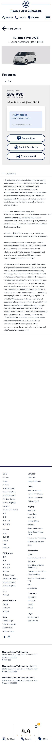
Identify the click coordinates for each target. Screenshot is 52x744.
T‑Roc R (6, 485)
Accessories (32, 588)
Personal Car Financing (37, 538)
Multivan (6, 608)
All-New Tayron (9, 499)
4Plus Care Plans (34, 574)
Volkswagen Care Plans (37, 571)
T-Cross (6, 477)
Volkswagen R (33, 501)
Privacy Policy (33, 617)
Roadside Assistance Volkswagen (36, 566)
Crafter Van (7, 628)
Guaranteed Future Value (35, 533)
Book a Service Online (37, 558)
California (31, 477)
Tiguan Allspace (9, 495)
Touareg (6, 506)
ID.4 (4, 513)
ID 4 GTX (6, 524)
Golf (4, 533)
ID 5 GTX (6, 520)
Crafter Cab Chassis (35, 494)
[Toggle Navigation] (48, 17)
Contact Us (32, 597)
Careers (31, 604)
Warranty (31, 561)
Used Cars (31, 517)
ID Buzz (6, 571)
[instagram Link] (9, 637)
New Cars (31, 510)
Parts (30, 584)
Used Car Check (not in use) (37, 579)
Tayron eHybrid (9, 503)
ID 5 (4, 517)
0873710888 (12, 657)
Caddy (5, 604)
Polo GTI (6, 548)
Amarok (6, 595)
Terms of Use (33, 621)
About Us (31, 601)
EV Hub (31, 608)
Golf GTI (6, 537)
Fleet (30, 545)
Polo (4, 544)
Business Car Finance (36, 541)
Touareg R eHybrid (10, 510)
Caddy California (34, 481)
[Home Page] (26, 4)
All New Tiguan (9, 488)
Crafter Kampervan (35, 497)
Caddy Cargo (8, 621)
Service (31, 554)
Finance (31, 525)
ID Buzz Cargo (8, 575)
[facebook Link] (4, 637)
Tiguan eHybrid (9, 492)
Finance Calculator (35, 528)
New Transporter (10, 624)
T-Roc (5, 481)
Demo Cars (32, 514)
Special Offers (33, 521)
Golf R (5, 540)
